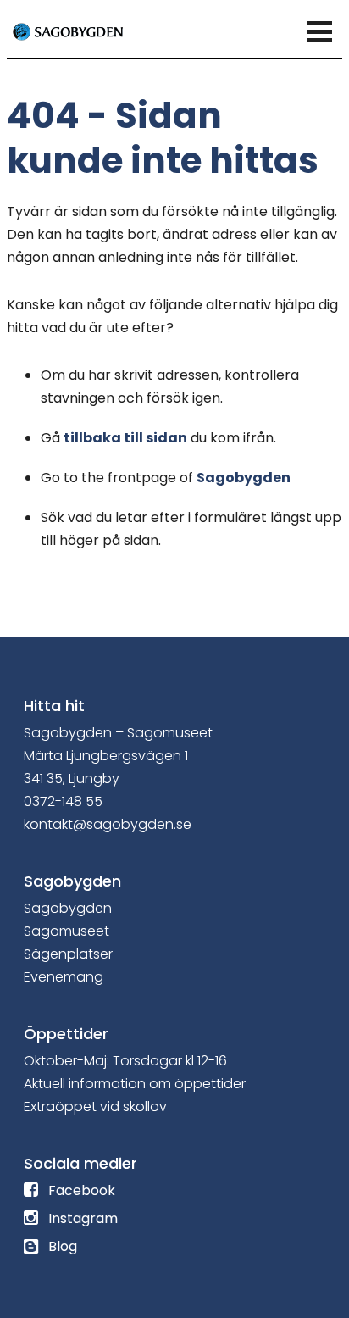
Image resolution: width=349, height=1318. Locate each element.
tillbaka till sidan (125, 438)
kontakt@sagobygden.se (107, 824)
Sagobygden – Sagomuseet (118, 732)
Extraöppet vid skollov (95, 1106)
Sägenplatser (68, 954)
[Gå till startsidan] (87, 30)
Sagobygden (244, 477)
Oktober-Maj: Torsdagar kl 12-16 (125, 1061)
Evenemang (63, 977)
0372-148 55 (63, 801)
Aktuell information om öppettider (135, 1083)
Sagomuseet (66, 931)
